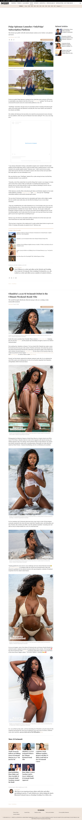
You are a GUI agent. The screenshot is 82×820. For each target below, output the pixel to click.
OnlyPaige (36, 101)
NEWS (31, 3)
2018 (52, 6)
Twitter (35, 192)
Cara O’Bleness (11, 37)
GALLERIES (25, 3)
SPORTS (36, 3)
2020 (46, 6)
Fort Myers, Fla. (29, 351)
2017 (55, 6)
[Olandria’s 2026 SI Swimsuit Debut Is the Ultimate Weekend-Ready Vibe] (64, 39)
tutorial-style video (42, 339)
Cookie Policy (26, 812)
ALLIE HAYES (17, 789)
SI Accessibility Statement (64, 812)
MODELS (13, 3)
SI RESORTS (13, 0)
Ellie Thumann (14, 354)
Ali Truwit (25, 650)
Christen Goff (36, 352)
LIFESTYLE (42, 3)
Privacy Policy (15, 812)
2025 (32, 6)
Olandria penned (15, 567)
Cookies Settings (16, 814)
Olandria (19, 340)
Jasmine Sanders (44, 352)
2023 (38, 6)
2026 (29, 6)
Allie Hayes (10, 304)
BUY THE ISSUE (68, 3)
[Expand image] (51, 43)
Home (26, 6)
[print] (16, 278)
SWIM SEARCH (50, 3)
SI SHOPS (19, 0)
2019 (49, 6)
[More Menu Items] (74, 3)
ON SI (4, 0)
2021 (43, 6)
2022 (40, 6)
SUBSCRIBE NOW (32, 0)
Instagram (24, 192)
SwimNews (14, 283)
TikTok (29, 192)
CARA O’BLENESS (18, 267)
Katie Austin (29, 352)
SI (1, 0)
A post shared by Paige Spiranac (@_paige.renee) (31, 160)
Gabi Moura (33, 354)
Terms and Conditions (50, 812)
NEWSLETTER (59, 3)
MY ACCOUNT (25, 0)
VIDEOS (19, 3)
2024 (35, 6)
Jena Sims (51, 352)
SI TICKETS (8, 0)
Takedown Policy (37, 812)
